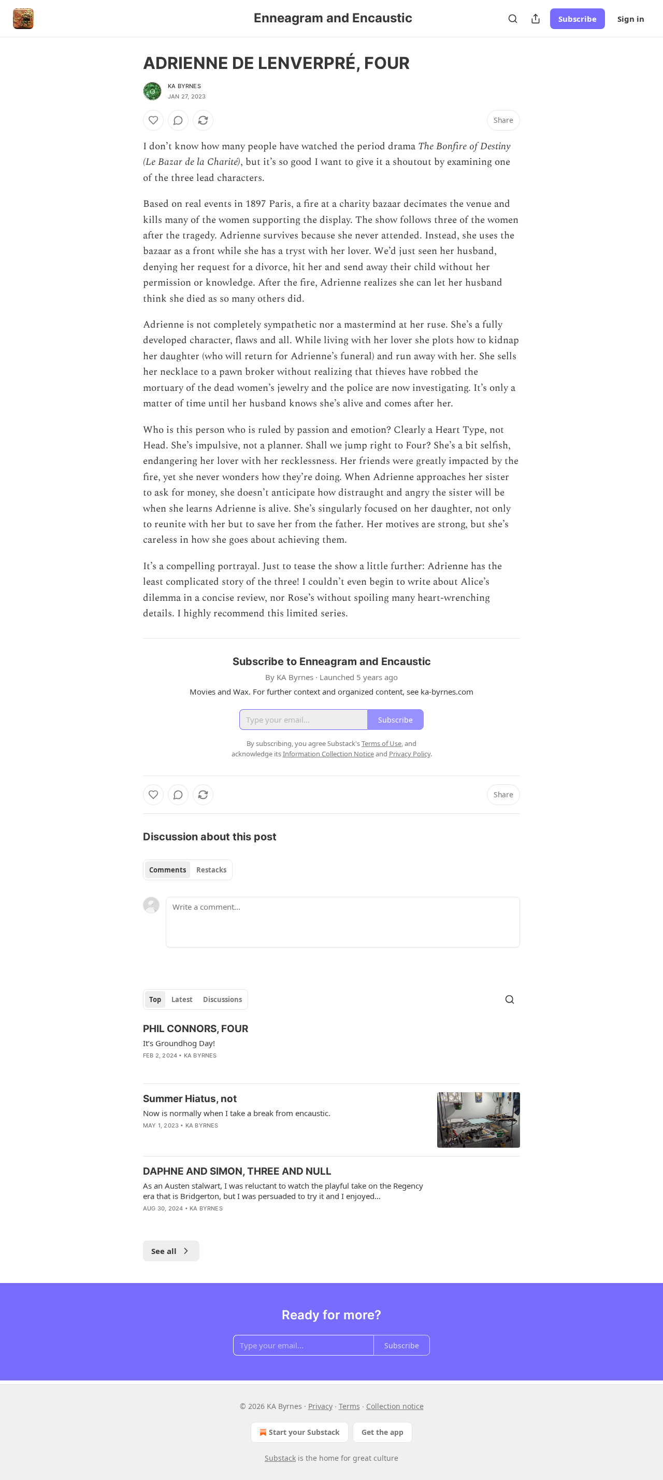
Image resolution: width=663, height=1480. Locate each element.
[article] (331, 1048)
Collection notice (395, 1406)
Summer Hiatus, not (190, 1099)
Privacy (320, 1406)
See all (164, 1251)
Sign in (630, 18)
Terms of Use (381, 743)
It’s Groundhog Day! (179, 1043)
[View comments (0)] (178, 120)
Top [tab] (155, 999)
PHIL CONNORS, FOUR (195, 1029)
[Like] (153, 120)
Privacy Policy (409, 753)
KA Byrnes (184, 86)
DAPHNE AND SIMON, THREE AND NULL (237, 1171)
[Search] (512, 18)
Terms (349, 1406)
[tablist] (188, 869)
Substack (280, 1458)
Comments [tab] (167, 870)
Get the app (382, 1432)
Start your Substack (304, 1432)
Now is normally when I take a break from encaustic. (236, 1113)
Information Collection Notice (328, 753)
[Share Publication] (535, 18)
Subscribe (577, 18)
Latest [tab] (182, 999)
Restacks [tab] (211, 870)
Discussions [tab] (222, 999)
